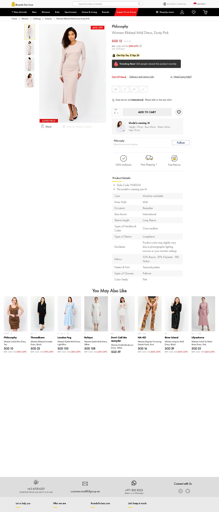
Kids (57, 12)
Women (46, 12)
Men (34, 12)
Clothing (37, 18)
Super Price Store (126, 12)
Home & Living (89, 12)
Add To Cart (147, 112)
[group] (15, 326)
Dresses (48, 18)
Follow (181, 142)
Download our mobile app (176, 4)
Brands (105, 12)
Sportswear (71, 12)
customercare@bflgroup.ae (85, 491)
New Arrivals (20, 12)
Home (14, 18)
